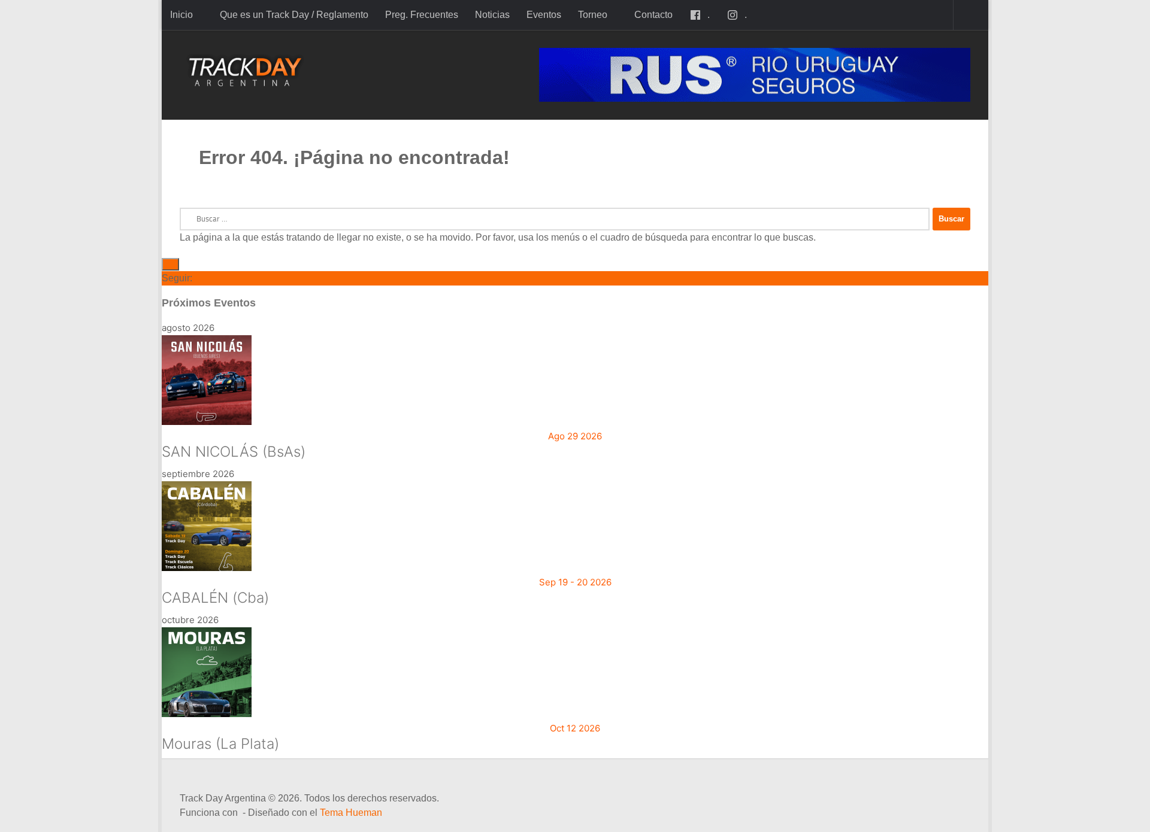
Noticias (492, 15)
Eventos (543, 15)
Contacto (653, 15)
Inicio (181, 15)
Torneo (592, 15)
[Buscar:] (555, 219)
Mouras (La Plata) (220, 743)
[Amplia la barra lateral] (170, 264)
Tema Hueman (351, 812)
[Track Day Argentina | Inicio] (245, 72)
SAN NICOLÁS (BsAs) (233, 451)
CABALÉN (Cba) (215, 597)
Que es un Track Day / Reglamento (294, 15)
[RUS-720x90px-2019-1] (754, 75)
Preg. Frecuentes (421, 15)
